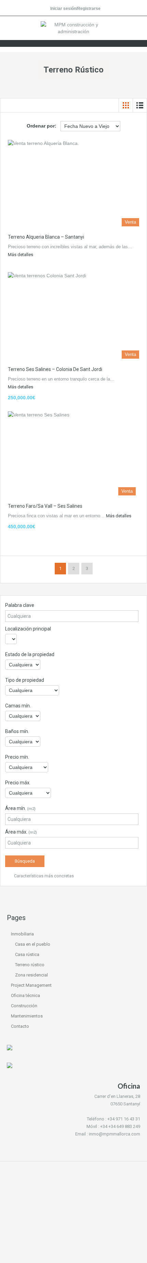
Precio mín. (17, 757)
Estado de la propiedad (29, 654)
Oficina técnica (25, 995)
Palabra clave (19, 605)
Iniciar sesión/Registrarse (75, 8)
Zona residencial (31, 975)
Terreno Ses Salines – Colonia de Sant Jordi (55, 369)
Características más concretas (43, 875)
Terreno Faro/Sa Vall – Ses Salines (45, 506)
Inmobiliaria (22, 933)
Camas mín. (18, 705)
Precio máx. (17, 782)
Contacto (20, 1026)
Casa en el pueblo (32, 944)
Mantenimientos (27, 1016)
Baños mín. (17, 731)
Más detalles (20, 254)
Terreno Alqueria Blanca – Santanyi (46, 237)
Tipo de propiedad (24, 680)
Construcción (24, 1005)
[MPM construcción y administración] (73, 29)
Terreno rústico (29, 964)
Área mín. (20, 808)
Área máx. (21, 832)
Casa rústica (27, 954)
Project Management (31, 985)
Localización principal (28, 629)
